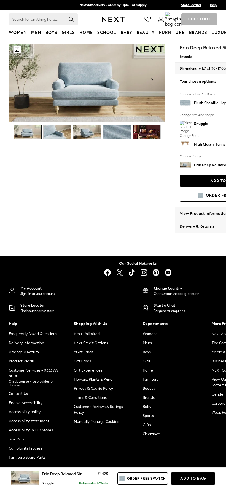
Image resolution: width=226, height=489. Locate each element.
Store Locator (191, 5)
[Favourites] (148, 19)
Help (213, 5)
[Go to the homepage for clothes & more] (113, 19)
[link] (161, 19)
